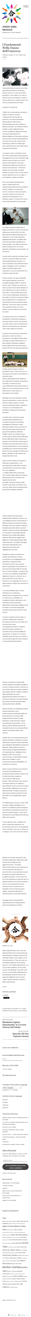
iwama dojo (24, 1247)
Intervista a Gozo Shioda (9, 1127)
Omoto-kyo (20, 1273)
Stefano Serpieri (10, 1281)
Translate (15, 1090)
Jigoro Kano (15, 1250)
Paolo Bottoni (10, 1276)
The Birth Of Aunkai (7, 1185)
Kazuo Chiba (14, 1252)
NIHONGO (5, 1107)
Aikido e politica (12, 1221)
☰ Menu (26, 6)
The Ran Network (9, 1075)
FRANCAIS (5, 1105)
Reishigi (25, 1276)
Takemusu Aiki (17, 1281)
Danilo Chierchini (7, 1237)
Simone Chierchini (6, 1278)
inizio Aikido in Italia (12, 1247)
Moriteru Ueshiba (11, 1271)
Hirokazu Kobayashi (7, 1243)
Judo (21, 1250)
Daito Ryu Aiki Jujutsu (19, 1235)
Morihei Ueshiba (11, 1267)
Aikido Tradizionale (13, 1223)
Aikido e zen (18, 1008)
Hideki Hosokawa (23, 1239)
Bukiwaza (8, 1235)
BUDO (4, 1235)
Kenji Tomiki (21, 1252)
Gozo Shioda (13, 1240)
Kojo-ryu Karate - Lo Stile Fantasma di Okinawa (15, 1134)
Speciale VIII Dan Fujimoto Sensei (20, 1033)
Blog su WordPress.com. (9, 1300)
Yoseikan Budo (13, 1287)
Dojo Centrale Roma (16, 1237)
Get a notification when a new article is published (15, 1167)
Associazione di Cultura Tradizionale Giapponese (13, 1232)
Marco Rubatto (17, 1258)
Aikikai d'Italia (7, 1226)
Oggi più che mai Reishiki (9, 1200)
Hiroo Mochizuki (16, 1243)
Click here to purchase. (9, 991)
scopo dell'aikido (22, 1010)
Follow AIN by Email (9, 1151)
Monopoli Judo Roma (15, 1263)
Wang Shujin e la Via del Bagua (10, 1183)
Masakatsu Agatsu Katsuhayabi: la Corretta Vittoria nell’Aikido (14, 1023)
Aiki (3, 1221)
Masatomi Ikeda (16, 1260)
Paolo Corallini (18, 1276)
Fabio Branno (5, 1239)
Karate (25, 1250)
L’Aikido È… (5, 1188)
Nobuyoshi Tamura (13, 1273)
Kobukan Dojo (20, 1255)
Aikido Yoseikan (21, 1223)
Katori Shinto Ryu (6, 1252)
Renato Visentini (12, 1010)
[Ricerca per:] (12, 1059)
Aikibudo (7, 1221)
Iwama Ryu (6, 1250)
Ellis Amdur (24, 1237)
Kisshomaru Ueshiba (9, 1255)
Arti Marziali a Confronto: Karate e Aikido (13, 1144)
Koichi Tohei (9, 1258)
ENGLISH (5, 1099)
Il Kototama (5, 1141)
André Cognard (18, 1229)
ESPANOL (5, 1102)
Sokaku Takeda (16, 1278)
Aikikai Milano (10, 1229)
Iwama (18, 1247)
